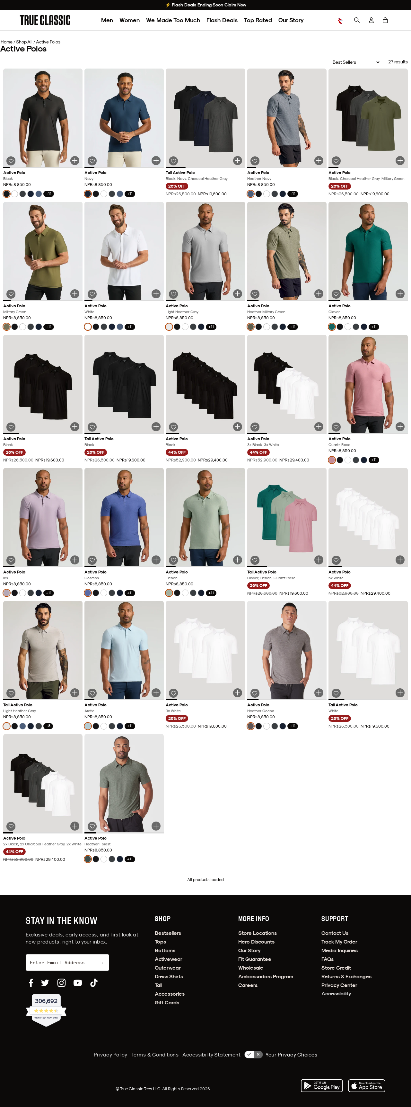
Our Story (291, 20)
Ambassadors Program (265, 976)
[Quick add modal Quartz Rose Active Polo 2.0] (400, 426)
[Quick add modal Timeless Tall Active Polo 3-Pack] (237, 160)
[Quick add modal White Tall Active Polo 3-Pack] (400, 692)
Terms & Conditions (155, 1054)
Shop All (24, 41)
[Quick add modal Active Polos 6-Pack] (74, 826)
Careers (248, 985)
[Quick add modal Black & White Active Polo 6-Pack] (318, 426)
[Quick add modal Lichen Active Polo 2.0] (237, 559)
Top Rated (258, 20)
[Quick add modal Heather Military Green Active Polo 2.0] (318, 293)
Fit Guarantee (254, 959)
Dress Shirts (169, 976)
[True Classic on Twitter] (45, 983)
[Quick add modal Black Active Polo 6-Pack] (237, 426)
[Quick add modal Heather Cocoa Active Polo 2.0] (318, 692)
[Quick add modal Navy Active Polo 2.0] (156, 160)
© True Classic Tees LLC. (139, 1088)
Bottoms (165, 950)
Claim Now (235, 5)
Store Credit (336, 967)
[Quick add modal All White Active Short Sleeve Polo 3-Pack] (237, 692)
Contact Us (334, 933)
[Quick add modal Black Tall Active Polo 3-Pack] (156, 426)
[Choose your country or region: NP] (341, 20)
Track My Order (339, 941)
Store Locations (257, 933)
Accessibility (336, 993)
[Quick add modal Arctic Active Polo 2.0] (156, 692)
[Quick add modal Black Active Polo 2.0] (74, 160)
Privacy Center (339, 985)
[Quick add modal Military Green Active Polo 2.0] (74, 293)
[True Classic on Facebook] (31, 983)
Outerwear (168, 967)
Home (7, 41)
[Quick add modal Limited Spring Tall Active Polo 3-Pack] (318, 559)
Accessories (170, 994)
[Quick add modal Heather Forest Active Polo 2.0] (156, 826)
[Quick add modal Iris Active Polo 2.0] (74, 559)
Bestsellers (168, 933)
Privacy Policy (110, 1054)
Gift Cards (167, 1002)
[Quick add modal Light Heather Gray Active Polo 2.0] (237, 293)
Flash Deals (222, 20)
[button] (385, 20)
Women (129, 20)
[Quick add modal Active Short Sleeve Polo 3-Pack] (400, 160)
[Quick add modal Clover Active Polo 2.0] (400, 293)
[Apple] (366, 1085)
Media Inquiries (339, 950)
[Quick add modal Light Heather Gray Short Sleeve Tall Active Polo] (74, 692)
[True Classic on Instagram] (61, 983)
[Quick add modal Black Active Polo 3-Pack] (74, 426)
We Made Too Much (173, 20)
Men (107, 20)
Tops (160, 941)
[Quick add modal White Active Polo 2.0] (156, 293)
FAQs (327, 959)
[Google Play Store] (322, 1085)
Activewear (168, 959)
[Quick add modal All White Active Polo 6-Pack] (400, 559)
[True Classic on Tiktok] (94, 983)
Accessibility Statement (211, 1054)
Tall (158, 985)
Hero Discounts (256, 941)
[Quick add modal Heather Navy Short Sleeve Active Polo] (318, 160)
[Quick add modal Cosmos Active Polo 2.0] (156, 559)
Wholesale (250, 967)
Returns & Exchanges (346, 976)
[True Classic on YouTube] (78, 983)
